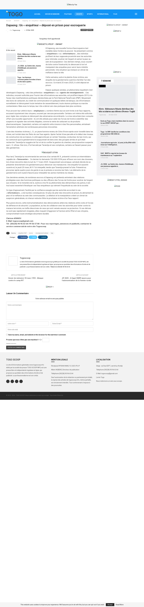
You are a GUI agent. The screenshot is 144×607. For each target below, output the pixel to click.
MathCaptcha (13, 343)
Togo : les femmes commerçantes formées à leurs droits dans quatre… (29, 79)
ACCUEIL (37, 14)
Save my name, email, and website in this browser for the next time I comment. (37, 335)
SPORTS (89, 14)
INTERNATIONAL (103, 14)
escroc (31, 233)
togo (52, 233)
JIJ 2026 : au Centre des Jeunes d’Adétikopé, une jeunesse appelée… (29, 68)
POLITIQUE (68, 14)
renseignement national (41, 233)
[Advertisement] (49, 246)
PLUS (115, 14)
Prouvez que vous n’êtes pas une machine (21, 340)
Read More (120, 604)
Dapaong (13, 233)
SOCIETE (79, 14)
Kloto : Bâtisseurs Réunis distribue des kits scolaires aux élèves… (28, 56)
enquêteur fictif (22, 233)
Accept (110, 605)
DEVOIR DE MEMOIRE (52, 14)
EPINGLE (90, 30)
